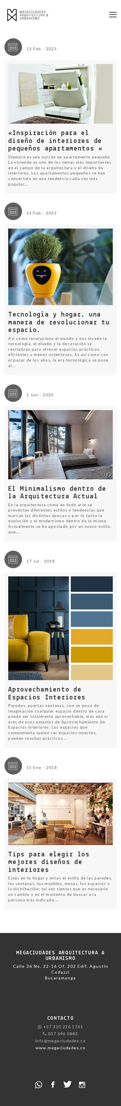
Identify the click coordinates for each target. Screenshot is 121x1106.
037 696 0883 (62, 1033)
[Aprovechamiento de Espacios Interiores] (60, 627)
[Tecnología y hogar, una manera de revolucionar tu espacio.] (60, 266)
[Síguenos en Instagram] (82, 1084)
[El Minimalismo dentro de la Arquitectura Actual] (60, 444)
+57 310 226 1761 (62, 1026)
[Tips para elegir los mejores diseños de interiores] (60, 813)
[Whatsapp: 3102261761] (38, 1084)
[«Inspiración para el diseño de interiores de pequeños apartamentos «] (60, 93)
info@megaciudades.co (60, 1040)
